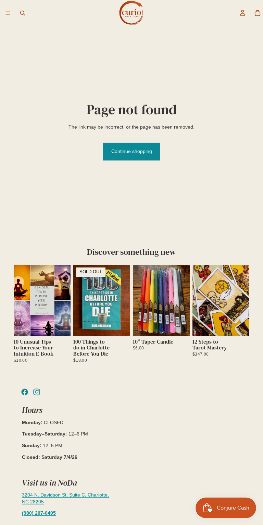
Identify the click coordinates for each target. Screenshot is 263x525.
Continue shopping (131, 151)
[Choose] (179, 325)
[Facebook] (25, 392)
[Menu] (8, 13)
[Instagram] (37, 392)
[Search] (22, 13)
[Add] (60, 325)
